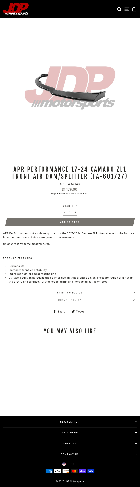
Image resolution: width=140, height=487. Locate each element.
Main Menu (70, 432)
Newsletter (70, 422)
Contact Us (70, 454)
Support (70, 443)
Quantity (70, 206)
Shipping (56, 193)
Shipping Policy (70, 292)
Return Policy (70, 300)
